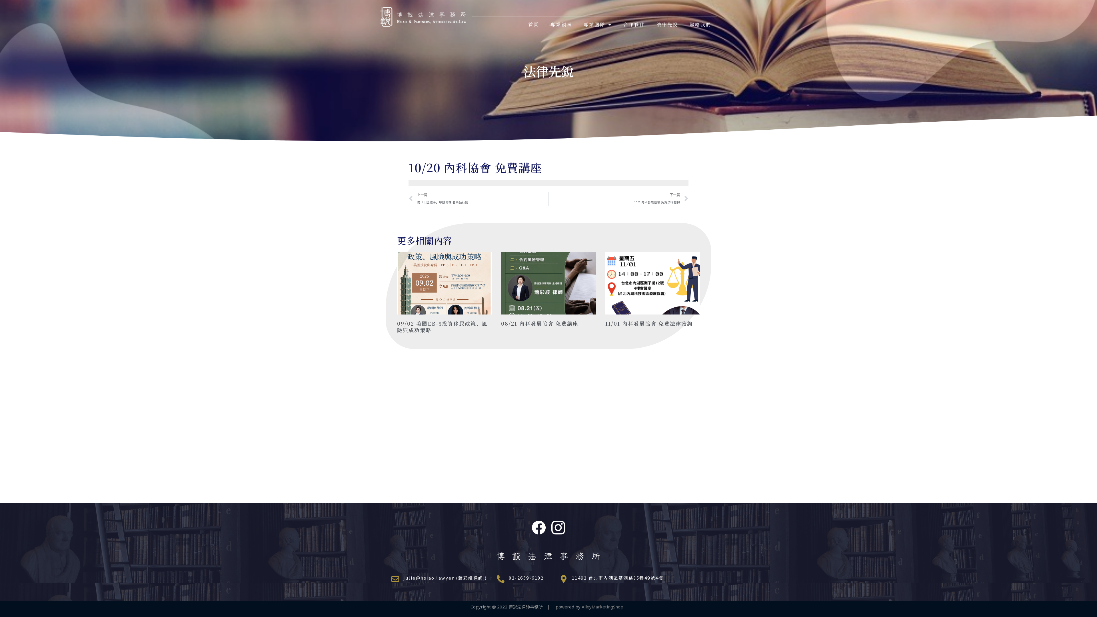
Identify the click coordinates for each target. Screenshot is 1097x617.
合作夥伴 (634, 24)
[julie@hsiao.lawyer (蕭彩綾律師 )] (395, 579)
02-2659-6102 (526, 578)
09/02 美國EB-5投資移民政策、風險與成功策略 (442, 327)
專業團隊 (594, 24)
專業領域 (561, 24)
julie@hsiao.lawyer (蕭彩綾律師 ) (445, 578)
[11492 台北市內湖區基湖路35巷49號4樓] (564, 579)
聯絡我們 (700, 24)
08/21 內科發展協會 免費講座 (539, 323)
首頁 (533, 24)
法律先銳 (667, 24)
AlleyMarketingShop (604, 607)
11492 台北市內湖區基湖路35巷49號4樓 (618, 578)
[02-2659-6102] (501, 579)
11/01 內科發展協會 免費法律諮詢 (649, 323)
